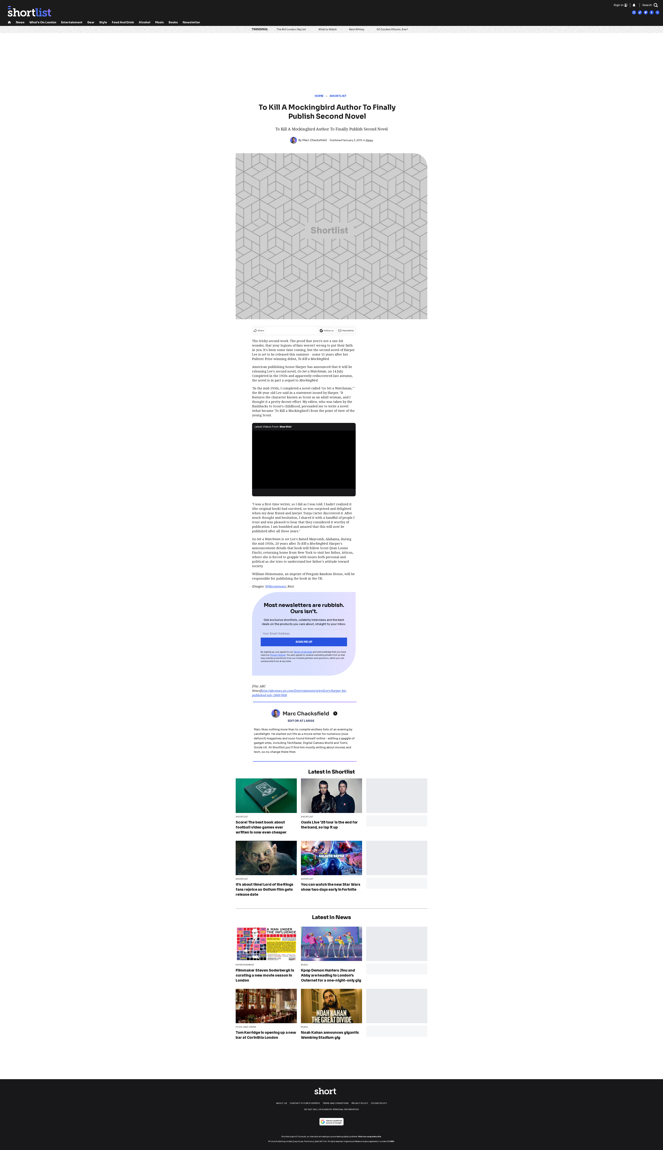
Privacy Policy (360, 1103)
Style (103, 22)
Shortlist (338, 96)
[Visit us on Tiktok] (640, 12)
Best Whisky (356, 29)
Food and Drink (123, 22)
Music (159, 22)
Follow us (329, 330)
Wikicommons (275, 586)
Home (319, 96)
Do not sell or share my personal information (331, 1109)
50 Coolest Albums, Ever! (392, 29)
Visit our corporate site (369, 1136)
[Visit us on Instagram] (634, 12)
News (20, 22)
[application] (304, 459)
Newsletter (191, 22)
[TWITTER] (336, 713)
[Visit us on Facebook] (652, 12)
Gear (90, 22)
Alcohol (144, 22)
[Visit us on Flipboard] (646, 12)
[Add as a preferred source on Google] (331, 1121)
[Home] (9, 22)
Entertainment (71, 22)
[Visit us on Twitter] (657, 12)
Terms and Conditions (336, 1103)
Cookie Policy (379, 1103)
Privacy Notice (277, 655)
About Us (281, 1103)
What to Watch (327, 29)
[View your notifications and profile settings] (634, 5)
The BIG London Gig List (291, 29)
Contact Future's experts (305, 1103)
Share (261, 330)
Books (173, 22)
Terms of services (303, 652)
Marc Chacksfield (314, 140)
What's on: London (42, 22)
